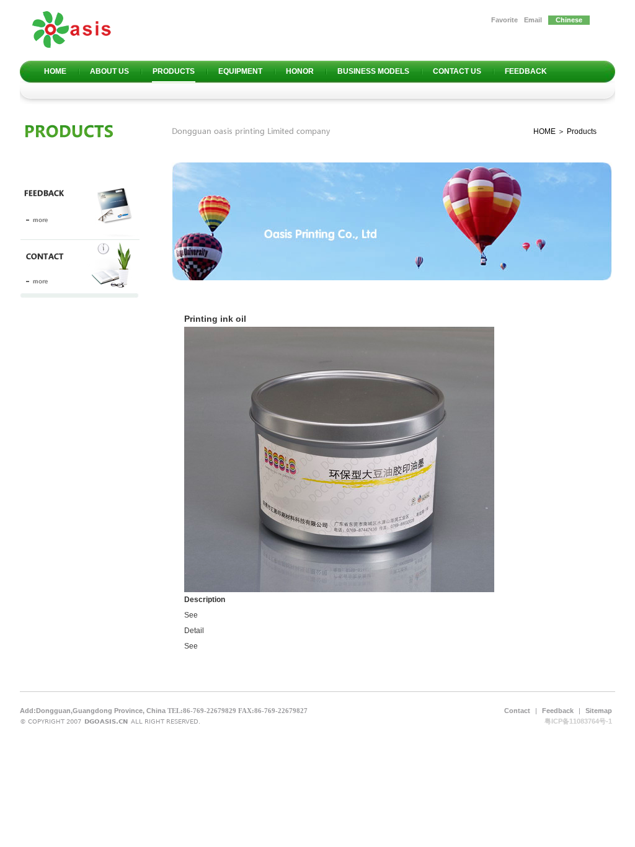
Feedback (526, 71)
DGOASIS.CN (106, 721)
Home (55, 71)
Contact (517, 710)
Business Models (373, 71)
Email (533, 20)
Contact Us (457, 71)
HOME (544, 131)
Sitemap (598, 710)
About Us (109, 71)
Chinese (569, 20)
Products (174, 71)
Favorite (504, 20)
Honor (300, 71)
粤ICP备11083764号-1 (578, 721)
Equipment (240, 71)
